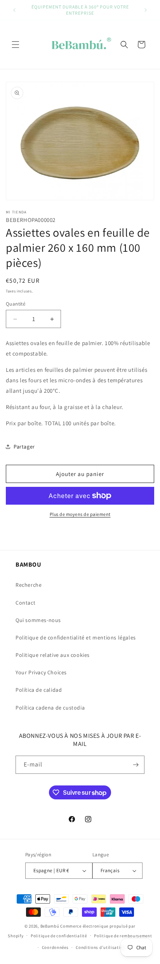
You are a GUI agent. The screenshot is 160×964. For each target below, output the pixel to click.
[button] (15, 44)
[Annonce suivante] (145, 10)
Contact (25, 602)
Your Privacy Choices (41, 672)
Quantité (15, 304)
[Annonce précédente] (14, 10)
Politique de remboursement (123, 935)
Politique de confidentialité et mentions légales (76, 637)
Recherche (29, 584)
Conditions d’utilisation (100, 947)
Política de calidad (39, 689)
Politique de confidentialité (59, 935)
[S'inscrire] (135, 765)
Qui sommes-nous (38, 620)
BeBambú (49, 926)
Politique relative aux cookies (53, 654)
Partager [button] (24, 446)
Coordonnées (55, 947)
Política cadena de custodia (50, 707)
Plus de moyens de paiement (80, 514)
